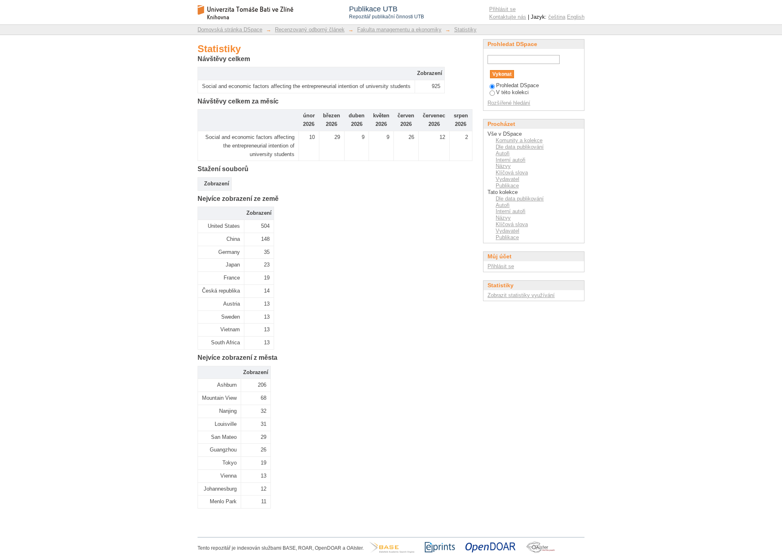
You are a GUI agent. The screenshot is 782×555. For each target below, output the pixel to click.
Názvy (503, 166)
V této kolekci (512, 92)
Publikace (507, 186)
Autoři (503, 153)
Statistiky (465, 29)
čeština (556, 17)
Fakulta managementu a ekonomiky (399, 29)
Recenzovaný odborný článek (310, 29)
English (575, 17)
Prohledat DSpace (517, 85)
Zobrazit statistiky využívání (521, 295)
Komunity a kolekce (519, 140)
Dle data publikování (520, 147)
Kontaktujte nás (507, 17)
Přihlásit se (502, 9)
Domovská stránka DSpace (230, 29)
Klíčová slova (512, 173)
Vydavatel (507, 179)
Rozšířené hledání (509, 103)
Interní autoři (510, 160)
